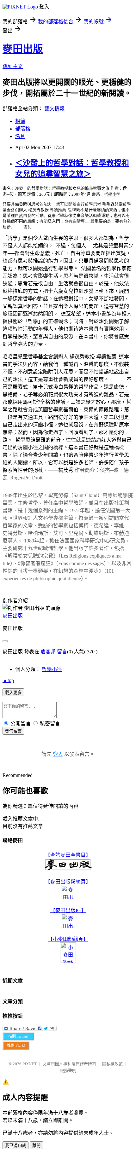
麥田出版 (23, 49)
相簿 (20, 121)
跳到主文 (13, 66)
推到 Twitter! (18, 1036)
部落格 (22, 128)
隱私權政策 (112, 1064)
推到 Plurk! (16, 1045)
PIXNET (29, 1064)
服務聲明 (68, 1070)
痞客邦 (48, 651)
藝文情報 (54, 108)
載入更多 (13, 692)
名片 (20, 136)
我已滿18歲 (15, 1145)
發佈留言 (13, 731)
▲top (8, 680)
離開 (36, 1145)
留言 (62, 651)
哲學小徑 (52, 669)
